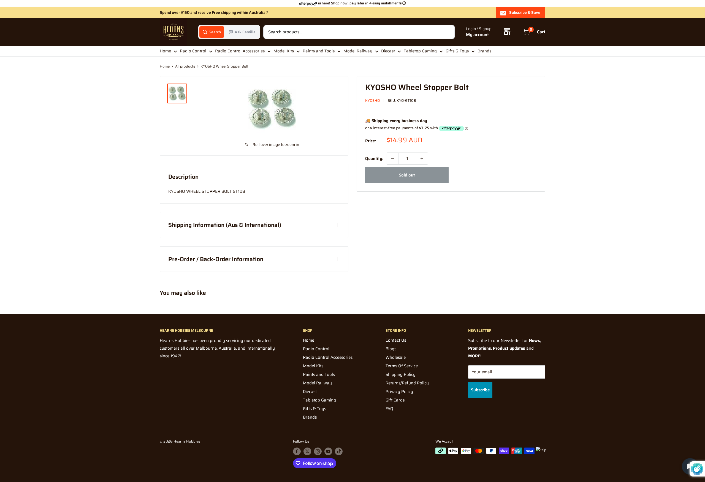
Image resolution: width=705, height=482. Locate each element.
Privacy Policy (399, 391)
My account (477, 34)
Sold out (407, 175)
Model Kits (283, 51)
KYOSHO (372, 100)
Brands (484, 51)
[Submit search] (448, 32)
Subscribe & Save (524, 12)
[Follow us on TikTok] (339, 451)
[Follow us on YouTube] (328, 451)
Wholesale (396, 357)
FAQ (389, 408)
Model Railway (357, 51)
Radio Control (193, 51)
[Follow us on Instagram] (318, 451)
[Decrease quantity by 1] (392, 158)
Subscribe (480, 390)
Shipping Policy (401, 374)
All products (185, 66)
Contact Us (396, 340)
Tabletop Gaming (420, 51)
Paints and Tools (319, 51)
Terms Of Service (402, 366)
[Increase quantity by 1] (422, 158)
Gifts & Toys (457, 51)
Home (165, 51)
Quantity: (374, 158)
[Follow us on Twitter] (307, 451)
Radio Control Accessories (240, 51)
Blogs (391, 349)
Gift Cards (395, 400)
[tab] (211, 32)
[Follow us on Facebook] (297, 451)
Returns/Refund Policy (407, 383)
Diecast (388, 51)
